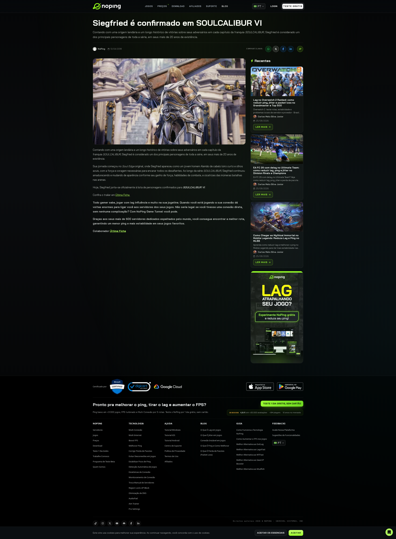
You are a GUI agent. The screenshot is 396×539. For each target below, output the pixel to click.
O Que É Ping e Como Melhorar (214, 445)
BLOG (225, 6)
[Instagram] (102, 523)
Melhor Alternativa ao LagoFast (250, 449)
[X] (276, 49)
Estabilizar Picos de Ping (140, 461)
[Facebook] (283, 49)
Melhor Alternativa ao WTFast (250, 454)
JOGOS (149, 6)
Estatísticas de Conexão (139, 472)
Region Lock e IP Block (139, 487)
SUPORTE (211, 6)
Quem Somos (99, 466)
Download (97, 445)
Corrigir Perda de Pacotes (140, 451)
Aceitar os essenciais (270, 532)
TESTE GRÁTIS (292, 6)
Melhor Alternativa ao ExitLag (250, 444)
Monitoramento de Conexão (142, 477)
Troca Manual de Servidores (141, 482)
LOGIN (273, 6)
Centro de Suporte (173, 445)
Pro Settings (134, 509)
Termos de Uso (171, 456)
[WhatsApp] (268, 49)
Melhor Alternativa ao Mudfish (250, 469)
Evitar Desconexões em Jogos (142, 456)
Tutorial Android (172, 440)
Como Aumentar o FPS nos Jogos (251, 438)
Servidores (98, 430)
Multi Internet (135, 435)
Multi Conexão (135, 430)
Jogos (95, 435)
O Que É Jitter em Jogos (211, 435)
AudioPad (133, 498)
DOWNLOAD (178, 6)
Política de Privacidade (175, 451)
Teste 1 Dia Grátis (100, 451)
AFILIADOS (195, 6)
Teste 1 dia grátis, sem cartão (282, 403)
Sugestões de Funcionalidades (286, 435)
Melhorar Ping (135, 445)
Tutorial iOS (170, 435)
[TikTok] (95, 523)
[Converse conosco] (389, 532)
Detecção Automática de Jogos (143, 466)
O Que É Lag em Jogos (210, 430)
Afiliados (168, 461)
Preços (96, 440)
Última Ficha (122, 195)
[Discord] (124, 523)
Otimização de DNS (137, 493)
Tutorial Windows (173, 430)
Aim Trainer (134, 503)
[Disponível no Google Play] (290, 386)
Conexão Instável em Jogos (213, 440)
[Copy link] (300, 49)
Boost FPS (133, 440)
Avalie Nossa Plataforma (283, 430)
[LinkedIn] (291, 49)
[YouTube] (117, 523)
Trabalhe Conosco (101, 456)
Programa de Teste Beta (104, 461)
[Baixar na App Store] (260, 386)
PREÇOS (162, 6)
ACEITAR (296, 532)
